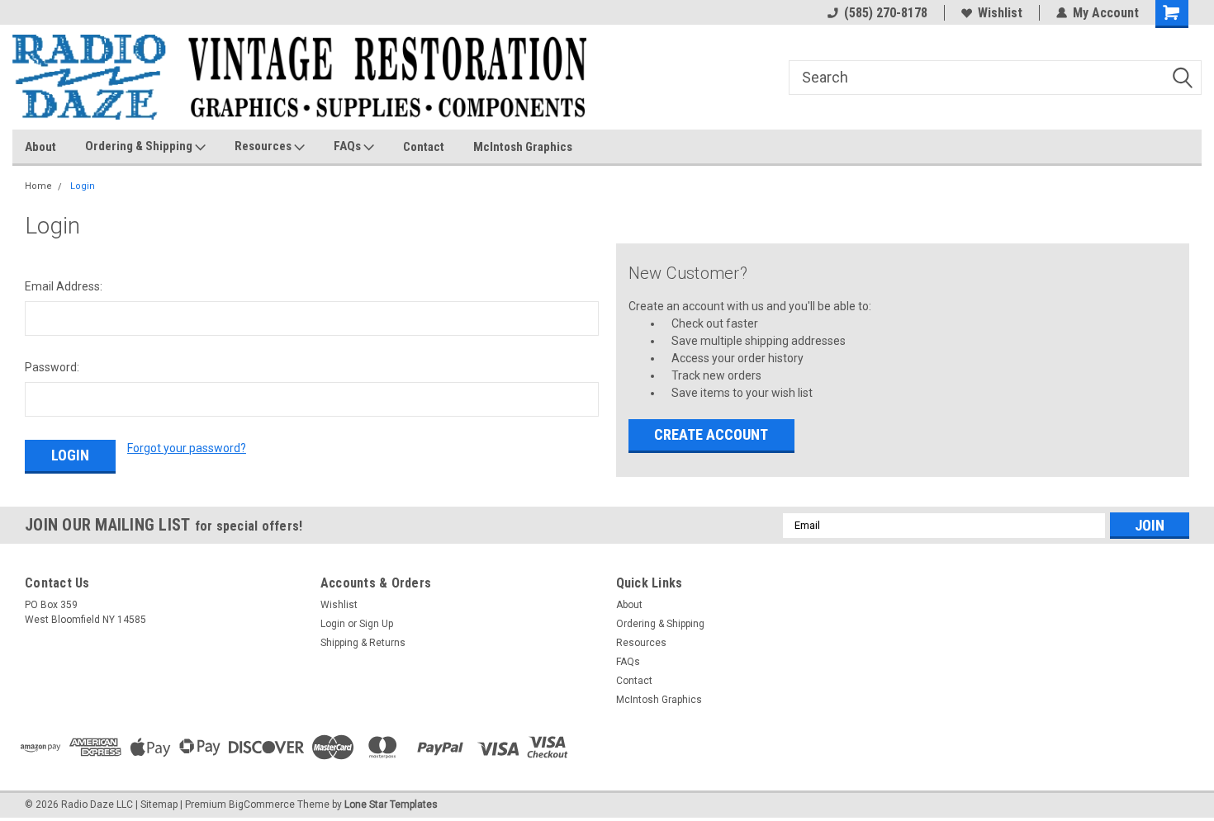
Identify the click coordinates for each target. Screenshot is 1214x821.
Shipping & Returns (362, 643)
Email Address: (63, 286)
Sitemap (159, 804)
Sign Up (376, 624)
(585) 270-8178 (885, 13)
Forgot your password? (186, 448)
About (40, 146)
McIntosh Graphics (522, 146)
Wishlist (1000, 13)
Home (38, 186)
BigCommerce (262, 804)
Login (82, 186)
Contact (423, 146)
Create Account (711, 434)
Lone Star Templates (391, 804)
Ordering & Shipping (140, 146)
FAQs (348, 146)
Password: (52, 367)
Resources (264, 146)
